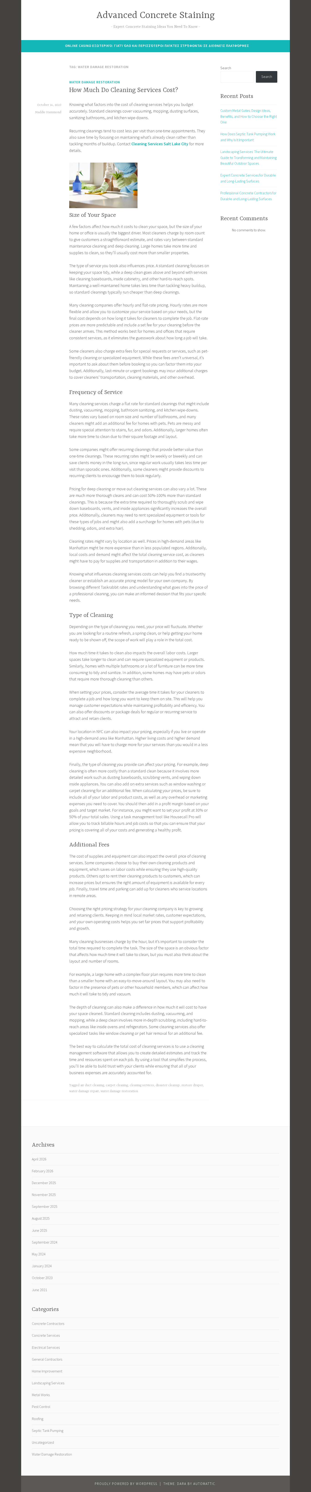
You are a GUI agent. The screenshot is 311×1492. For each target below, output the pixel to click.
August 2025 (41, 1218)
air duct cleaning (92, 1085)
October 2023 (42, 1277)
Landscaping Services (48, 1383)
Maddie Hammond (48, 112)
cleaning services (142, 1085)
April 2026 (39, 1159)
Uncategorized (43, 1442)
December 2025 (44, 1182)
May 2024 (39, 1254)
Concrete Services (46, 1335)
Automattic (204, 1484)
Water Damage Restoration (94, 82)
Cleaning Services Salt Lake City (159, 143)
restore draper (192, 1085)
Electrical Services (46, 1347)
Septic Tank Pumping (47, 1430)
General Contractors (47, 1359)
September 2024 (44, 1242)
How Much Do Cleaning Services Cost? (123, 90)
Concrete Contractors (48, 1323)
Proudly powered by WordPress (126, 1484)
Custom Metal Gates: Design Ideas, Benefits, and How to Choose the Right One (248, 116)
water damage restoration (119, 1091)
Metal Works (41, 1394)
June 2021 (39, 1290)
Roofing (37, 1418)
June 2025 (39, 1230)
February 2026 (42, 1171)
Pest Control (41, 1406)
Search (225, 68)
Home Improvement (47, 1371)
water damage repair (84, 1091)
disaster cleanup (168, 1085)
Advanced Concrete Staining (155, 15)
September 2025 (44, 1206)
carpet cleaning (117, 1085)
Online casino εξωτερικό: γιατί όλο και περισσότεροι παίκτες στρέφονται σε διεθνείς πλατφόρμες (157, 45)
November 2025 (44, 1194)
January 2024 (42, 1266)
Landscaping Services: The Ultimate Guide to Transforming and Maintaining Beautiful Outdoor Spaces (248, 157)
